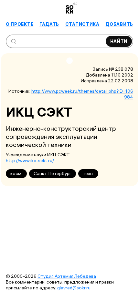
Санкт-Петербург (52, 173)
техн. (88, 173)
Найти (119, 41)
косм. (16, 173)
